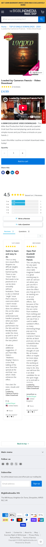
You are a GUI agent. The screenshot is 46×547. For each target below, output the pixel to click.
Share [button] (11, 411)
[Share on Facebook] (3, 172)
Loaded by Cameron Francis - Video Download (12, 393)
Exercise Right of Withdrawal (15, 535)
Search (8, 532)
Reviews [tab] (7, 231)
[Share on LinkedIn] (12, 172)
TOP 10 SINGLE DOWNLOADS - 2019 (25, 27)
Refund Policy (15, 538)
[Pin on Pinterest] (17, 172)
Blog (36, 532)
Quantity (4, 148)
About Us (28, 532)
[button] (8, 417)
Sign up (36, 483)
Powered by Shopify (23, 543)
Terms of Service (29, 538)
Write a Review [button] (24, 218)
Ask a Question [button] (24, 224)
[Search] (41, 19)
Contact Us (18, 532)
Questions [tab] (22, 231)
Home (4, 27)
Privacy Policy (34, 535)
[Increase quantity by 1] (23, 153)
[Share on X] (8, 172)
